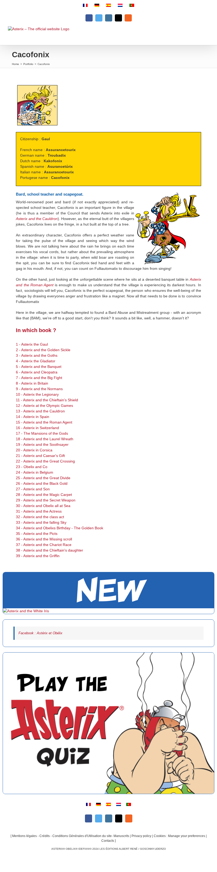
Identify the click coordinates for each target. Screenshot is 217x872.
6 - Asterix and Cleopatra (36, 372)
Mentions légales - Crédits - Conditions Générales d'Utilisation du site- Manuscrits (70, 836)
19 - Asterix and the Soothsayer (42, 444)
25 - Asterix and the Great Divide (43, 478)
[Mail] (118, 818)
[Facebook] (88, 818)
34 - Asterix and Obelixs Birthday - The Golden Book (59, 528)
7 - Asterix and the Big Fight (39, 378)
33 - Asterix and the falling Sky (41, 522)
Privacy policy (141, 836)
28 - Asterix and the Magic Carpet (44, 494)
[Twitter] (98, 818)
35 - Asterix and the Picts (36, 533)
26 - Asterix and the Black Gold (41, 483)
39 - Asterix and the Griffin (38, 556)
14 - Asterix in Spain (32, 417)
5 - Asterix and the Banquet (38, 366)
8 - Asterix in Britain (32, 383)
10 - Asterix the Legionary (37, 394)
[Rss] (128, 818)
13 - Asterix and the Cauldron (40, 411)
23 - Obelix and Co (31, 467)
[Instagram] (108, 818)
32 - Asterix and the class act (40, 517)
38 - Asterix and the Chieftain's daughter (49, 550)
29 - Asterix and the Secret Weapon (45, 500)
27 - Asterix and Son (33, 489)
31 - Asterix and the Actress (39, 511)
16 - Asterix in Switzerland (37, 428)
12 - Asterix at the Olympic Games (44, 405)
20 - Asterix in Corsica (34, 450)
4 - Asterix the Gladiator (35, 361)
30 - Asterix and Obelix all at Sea (43, 506)
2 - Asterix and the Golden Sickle (43, 350)
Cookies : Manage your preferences (179, 836)
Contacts (107, 841)
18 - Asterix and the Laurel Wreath (44, 439)
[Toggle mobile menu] (206, 35)
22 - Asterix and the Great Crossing (45, 461)
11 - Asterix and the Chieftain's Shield (47, 400)
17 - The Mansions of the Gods (42, 433)
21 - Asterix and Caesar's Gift (40, 455)
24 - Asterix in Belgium (34, 472)
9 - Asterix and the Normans (39, 389)
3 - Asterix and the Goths (36, 355)
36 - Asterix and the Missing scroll (44, 539)
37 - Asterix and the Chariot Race (43, 545)
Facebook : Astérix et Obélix (40, 633)
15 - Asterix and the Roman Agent (44, 422)
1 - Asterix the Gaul (32, 344)
